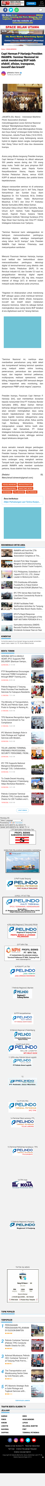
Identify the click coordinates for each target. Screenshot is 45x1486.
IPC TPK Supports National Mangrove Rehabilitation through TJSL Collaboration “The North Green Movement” (14, 766)
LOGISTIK (4, 1426)
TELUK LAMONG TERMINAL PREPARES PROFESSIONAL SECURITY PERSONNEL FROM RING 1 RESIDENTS (14, 751)
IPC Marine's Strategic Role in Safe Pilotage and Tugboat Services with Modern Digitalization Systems (14, 735)
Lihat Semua (22, 810)
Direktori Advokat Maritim (22, 1452)
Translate (18, 823)
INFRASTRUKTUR (25, 485)
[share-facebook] (5, 10)
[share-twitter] (11, 10)
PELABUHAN (19, 492)
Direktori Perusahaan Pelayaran (26, 1449)
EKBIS (24, 1416)
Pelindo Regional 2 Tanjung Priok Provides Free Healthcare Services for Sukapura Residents (15, 689)
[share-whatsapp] (16, 10)
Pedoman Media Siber (32, 1446)
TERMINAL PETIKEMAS (30, 1433)
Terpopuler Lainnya (22, 1400)
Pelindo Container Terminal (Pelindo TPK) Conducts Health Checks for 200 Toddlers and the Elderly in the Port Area (15, 796)
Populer (31, 3)
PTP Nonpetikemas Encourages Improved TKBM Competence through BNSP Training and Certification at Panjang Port (15, 674)
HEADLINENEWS (9, 485)
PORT (24, 1429)
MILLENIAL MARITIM (30, 1426)
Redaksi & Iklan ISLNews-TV (14, 1446)
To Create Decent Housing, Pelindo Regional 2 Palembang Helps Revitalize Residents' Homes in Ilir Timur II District (14, 781)
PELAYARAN (31, 492)
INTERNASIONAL (9, 488)
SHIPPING (4, 1433)
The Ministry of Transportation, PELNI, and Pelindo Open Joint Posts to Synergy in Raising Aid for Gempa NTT (15, 705)
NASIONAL (7, 492)
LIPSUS (25, 1423)
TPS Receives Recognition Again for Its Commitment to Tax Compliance (15, 720)
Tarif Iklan (11, 1449)
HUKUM (4, 1423)
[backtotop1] (43, 1457)
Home (3, 49)
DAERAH (4, 1416)
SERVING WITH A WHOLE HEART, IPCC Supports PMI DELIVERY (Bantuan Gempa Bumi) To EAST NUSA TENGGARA (13, 659)
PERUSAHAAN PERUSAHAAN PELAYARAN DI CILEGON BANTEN (17, 1328)
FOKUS (3, 1419)
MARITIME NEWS (25, 488)
